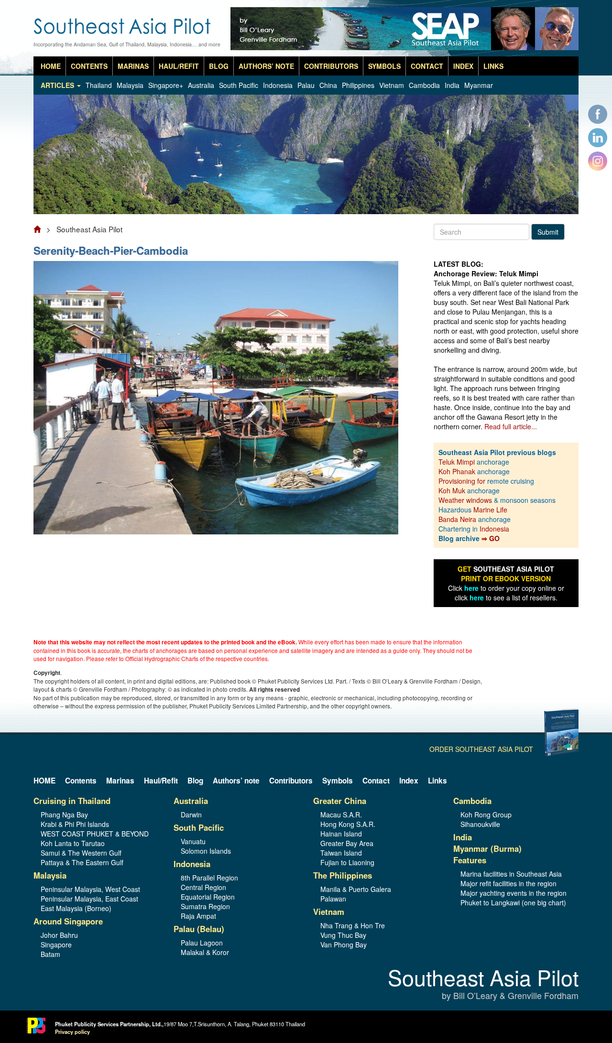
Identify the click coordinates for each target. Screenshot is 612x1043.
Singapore (56, 944)
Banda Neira (457, 519)
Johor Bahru (59, 935)
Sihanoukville (480, 824)
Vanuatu (193, 841)
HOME (51, 66)
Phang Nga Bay (64, 814)
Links (493, 66)
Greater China (339, 800)
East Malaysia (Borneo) (76, 908)
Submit (547, 232)
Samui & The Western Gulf (81, 853)
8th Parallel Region (209, 877)
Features (469, 860)
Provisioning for (462, 481)
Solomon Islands (206, 851)
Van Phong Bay (343, 944)
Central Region (203, 887)
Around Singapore (68, 921)
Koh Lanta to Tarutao (73, 843)
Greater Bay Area (346, 843)
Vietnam (391, 85)
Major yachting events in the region (513, 893)
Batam (50, 954)
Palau (306, 85)
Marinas (133, 66)
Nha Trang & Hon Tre (352, 925)
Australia (201, 85)
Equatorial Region (208, 897)
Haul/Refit (179, 66)
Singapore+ (165, 85)
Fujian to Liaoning (347, 862)
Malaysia (130, 85)
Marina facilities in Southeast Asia (511, 874)
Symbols (384, 66)
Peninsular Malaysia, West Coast (90, 889)
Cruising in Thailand (71, 800)
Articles (58, 85)
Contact (427, 66)
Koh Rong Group (486, 814)
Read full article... (510, 426)
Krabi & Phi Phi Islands (75, 824)
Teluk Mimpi (456, 462)
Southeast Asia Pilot (483, 984)
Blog (219, 66)
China (328, 85)
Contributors (331, 66)
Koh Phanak (456, 471)
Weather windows (466, 500)
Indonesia (278, 85)
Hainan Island (341, 833)
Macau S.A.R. (341, 814)
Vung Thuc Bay (343, 935)
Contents (89, 66)
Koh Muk (451, 490)
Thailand (99, 85)
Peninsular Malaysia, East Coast (89, 898)
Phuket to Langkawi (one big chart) (513, 902)
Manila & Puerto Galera (355, 889)
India (452, 85)
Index (463, 66)
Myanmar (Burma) (487, 848)
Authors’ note (266, 66)
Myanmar (478, 85)
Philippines (358, 85)
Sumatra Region (205, 906)
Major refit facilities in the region (508, 883)
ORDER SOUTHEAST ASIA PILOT (481, 749)
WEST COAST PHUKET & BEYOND (95, 833)
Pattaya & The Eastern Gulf (82, 862)
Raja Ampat (198, 916)
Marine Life (490, 509)
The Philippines (342, 875)
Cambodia (424, 85)
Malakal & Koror (205, 952)
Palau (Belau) (199, 928)
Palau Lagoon (202, 942)
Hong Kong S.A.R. (347, 824)
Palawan (333, 898)
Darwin (191, 814)
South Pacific (238, 85)
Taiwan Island (341, 853)
